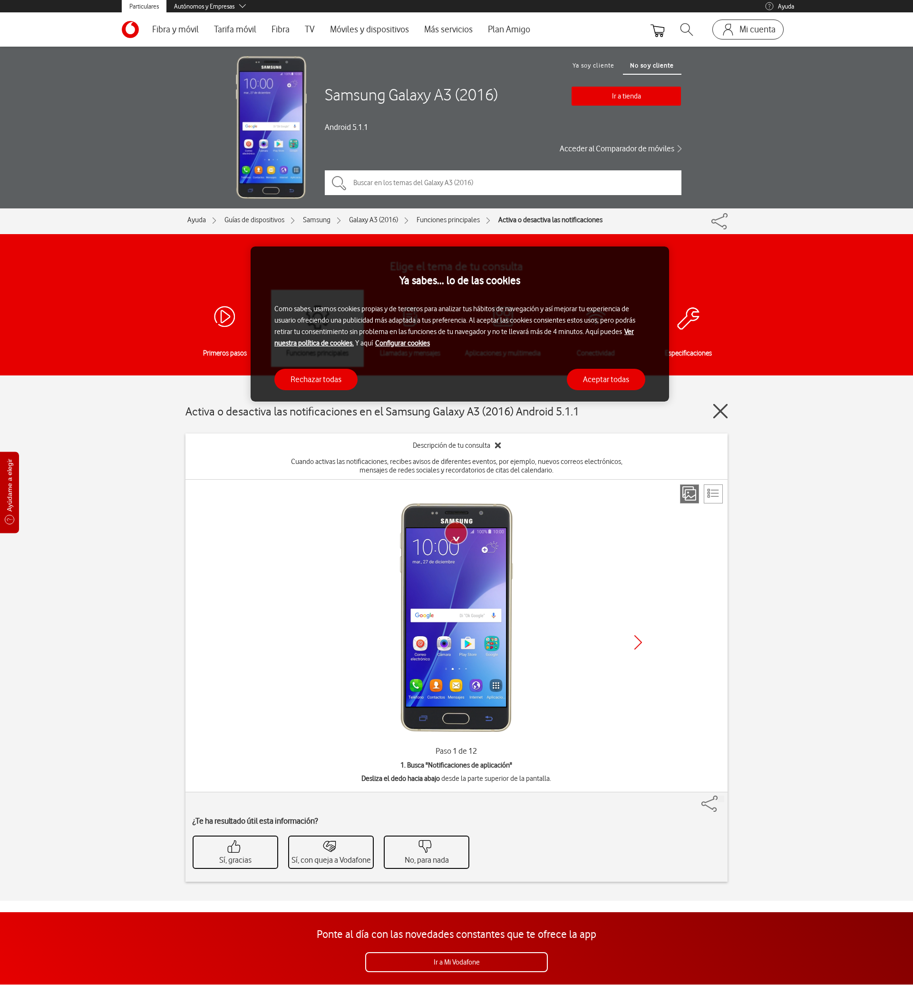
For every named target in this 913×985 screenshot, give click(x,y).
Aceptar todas (606, 379)
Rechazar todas (316, 379)
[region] (460, 324)
